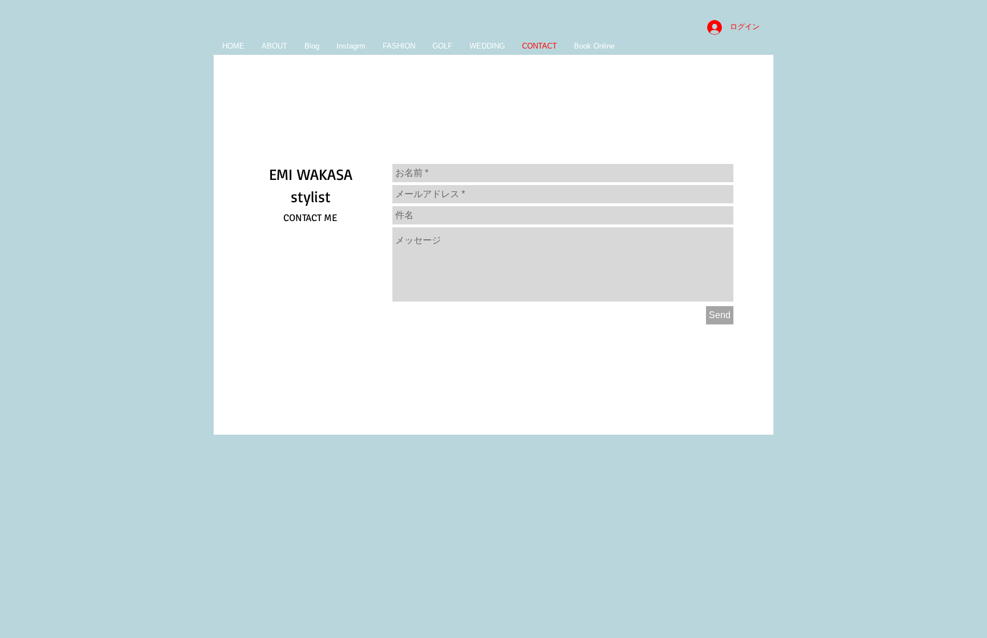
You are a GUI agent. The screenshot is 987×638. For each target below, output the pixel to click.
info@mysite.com (591, 407)
